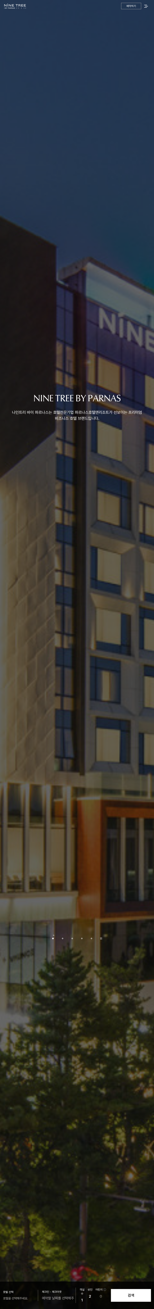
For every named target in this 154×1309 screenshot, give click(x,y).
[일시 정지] (101, 938)
